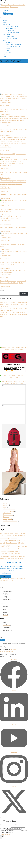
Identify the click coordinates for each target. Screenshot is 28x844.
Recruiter (10, 553)
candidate (2, 535)
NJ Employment (4, 548)
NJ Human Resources (9, 509)
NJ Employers (23, 546)
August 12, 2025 (4, 259)
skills (6, 558)
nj (13, 546)
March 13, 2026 (4, 105)
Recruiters (17, 553)
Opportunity (3, 553)
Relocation (6, 517)
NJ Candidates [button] (7, 24)
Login (4, 12)
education (2, 538)
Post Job (5, 10)
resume (22, 556)
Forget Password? (5, 834)
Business (5, 503)
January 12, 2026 (4, 205)
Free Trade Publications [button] (13, 46)
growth (24, 540)
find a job (19, 540)
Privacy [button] (8, 50)
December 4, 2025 (5, 240)
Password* (3, 830)
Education (6, 505)
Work (21, 558)
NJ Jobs (3, 551)
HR (4, 543)
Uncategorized (7, 519)
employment (5, 540)
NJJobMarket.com (19, 548)
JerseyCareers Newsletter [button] (13, 44)
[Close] (0, 817)
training (12, 558)
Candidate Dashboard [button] (12, 26)
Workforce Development (10, 521)
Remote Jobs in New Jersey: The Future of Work (13, 302)
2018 (4, 533)
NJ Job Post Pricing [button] (11, 38)
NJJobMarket (7, 513)
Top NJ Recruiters (8, 14)
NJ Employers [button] (7, 34)
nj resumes (17, 551)
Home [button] (5, 20)
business (23, 533)
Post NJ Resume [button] (11, 28)
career (15, 536)
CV (25, 536)
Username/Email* (5, 828)
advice (7, 533)
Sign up (18, 825)
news (4, 507)
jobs (22, 543)
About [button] (5, 40)
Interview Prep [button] (10, 30)
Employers (14, 538)
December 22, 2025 (5, 224)
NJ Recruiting (10, 551)
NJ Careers (17, 546)
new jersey (5, 546)
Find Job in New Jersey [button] (12, 32)
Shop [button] (4, 56)
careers (20, 536)
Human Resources (11, 543)
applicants (17, 533)
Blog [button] (4, 54)
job (19, 543)
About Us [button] (9, 42)
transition (17, 558)
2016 (1, 533)
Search (2, 290)
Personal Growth (8, 515)
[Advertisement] (14, 79)
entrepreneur (13, 540)
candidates (9, 536)
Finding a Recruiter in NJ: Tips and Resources (13, 312)
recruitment (14, 556)
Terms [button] (8, 48)
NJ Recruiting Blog (5, 102)
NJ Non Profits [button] (10, 36)
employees (7, 538)
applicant (12, 533)
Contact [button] (8, 52)
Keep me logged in (7, 832)
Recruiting (4, 556)
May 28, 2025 (4, 277)
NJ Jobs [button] (5, 22)
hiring (1, 543)
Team (9, 558)
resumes (2, 558)
